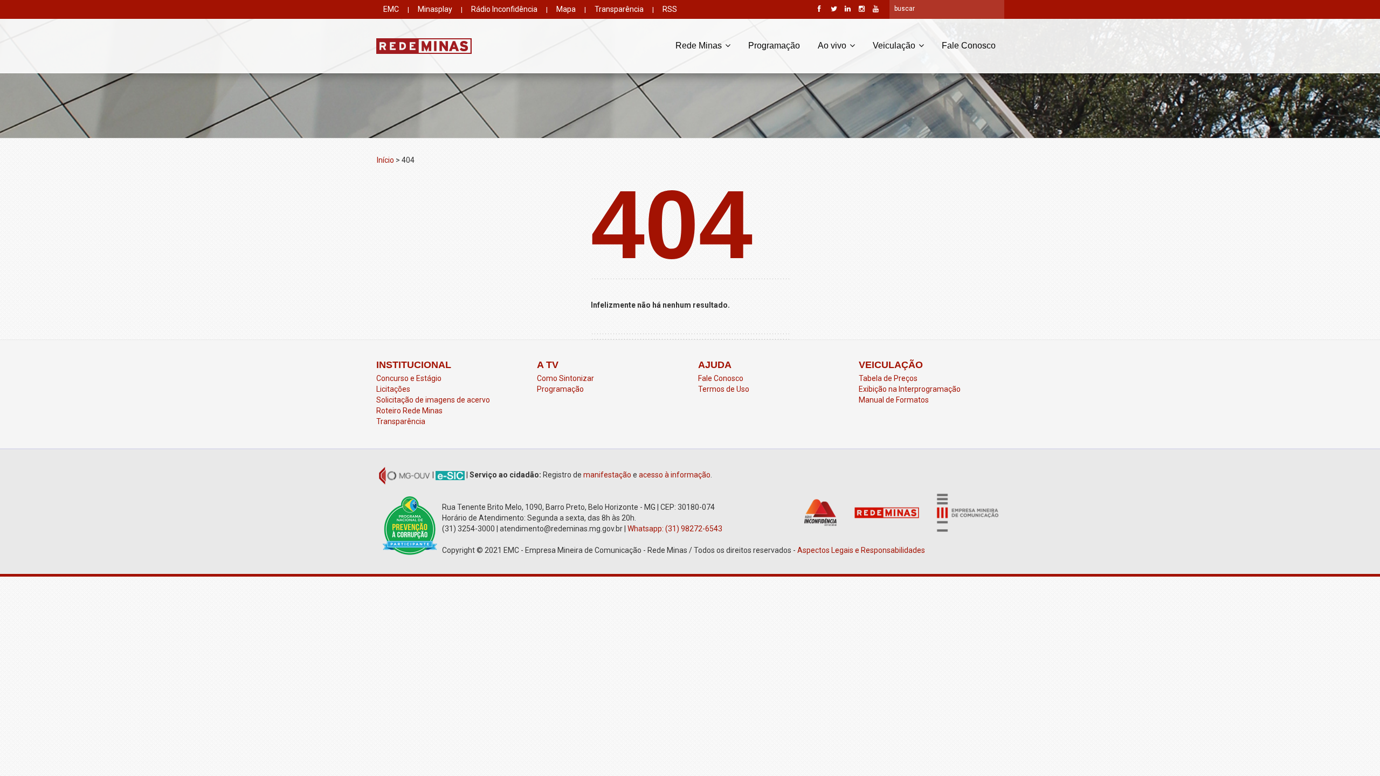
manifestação (607, 474)
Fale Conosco (969, 45)
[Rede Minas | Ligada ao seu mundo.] (424, 46)
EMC (391, 9)
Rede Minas (699, 45)
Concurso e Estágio (408, 378)
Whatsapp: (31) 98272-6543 (674, 528)
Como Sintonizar (565, 378)
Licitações (393, 389)
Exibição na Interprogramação (910, 389)
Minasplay (435, 9)
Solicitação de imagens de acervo (433, 400)
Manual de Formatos (894, 400)
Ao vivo (833, 45)
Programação (774, 45)
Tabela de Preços (888, 378)
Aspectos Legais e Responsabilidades (862, 550)
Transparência (619, 9)
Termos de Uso (723, 389)
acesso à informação (674, 474)
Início (385, 160)
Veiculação (895, 45)
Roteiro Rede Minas (409, 410)
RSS (670, 9)
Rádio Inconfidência (504, 9)
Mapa (566, 9)
